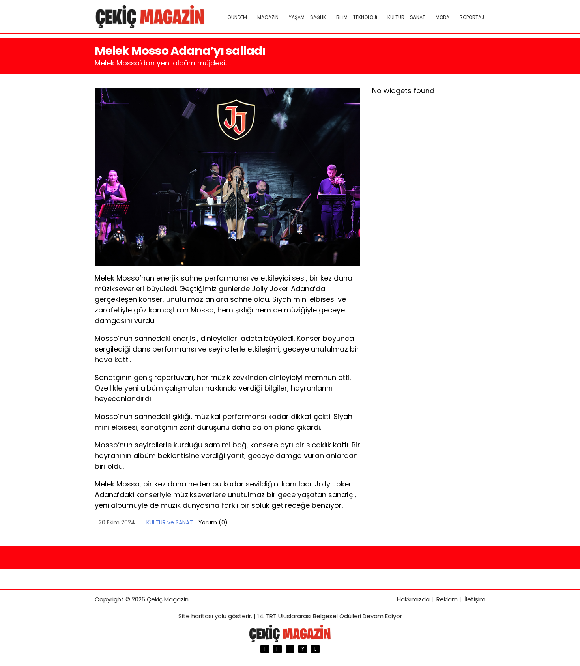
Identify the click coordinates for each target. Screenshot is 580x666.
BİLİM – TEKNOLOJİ (356, 17)
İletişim (474, 599)
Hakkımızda (413, 599)
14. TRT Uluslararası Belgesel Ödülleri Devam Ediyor (329, 616)
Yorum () (213, 522)
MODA (442, 17)
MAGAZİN (268, 17)
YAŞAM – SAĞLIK (307, 17)
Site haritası (195, 616)
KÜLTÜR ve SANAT (169, 522)
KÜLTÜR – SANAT (406, 17)
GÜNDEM (237, 17)
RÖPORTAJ (472, 17)
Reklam (447, 599)
